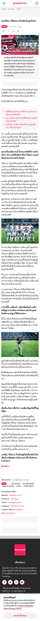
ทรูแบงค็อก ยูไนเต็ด (8, 486)
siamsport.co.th (15, 495)
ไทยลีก (19, 9)
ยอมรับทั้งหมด (20, 615)
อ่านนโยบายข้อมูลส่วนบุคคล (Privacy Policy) (19, 607)
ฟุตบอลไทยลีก (15, 484)
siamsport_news (14, 502)
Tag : (3, 484)
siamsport (14, 498)
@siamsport (10, 513)
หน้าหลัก (3, 9)
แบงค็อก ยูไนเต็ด (28, 486)
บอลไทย (18, 486)
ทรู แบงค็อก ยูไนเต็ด (28, 484)
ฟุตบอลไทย (11, 9)
